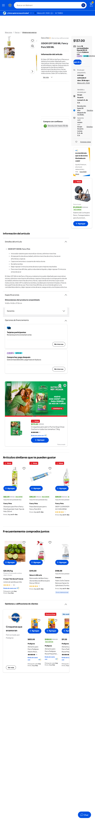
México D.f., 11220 (83, 83)
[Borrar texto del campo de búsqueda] (80, 5)
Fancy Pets (45, 38)
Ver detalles (90, 56)
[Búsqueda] (83, 5)
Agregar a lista (85, 142)
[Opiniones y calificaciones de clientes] (65, 603)
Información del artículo (16, 233)
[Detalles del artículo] (65, 242)
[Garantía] (63, 311)
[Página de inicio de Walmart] (10, 5)
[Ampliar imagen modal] (32, 46)
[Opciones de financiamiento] (65, 320)
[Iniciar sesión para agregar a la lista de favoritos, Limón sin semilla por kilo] (24, 542)
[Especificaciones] (65, 295)
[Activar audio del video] (64, 385)
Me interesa (58, 344)
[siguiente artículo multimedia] (32, 71)
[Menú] (4, 5)
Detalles (90, 110)
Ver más (46, 77)
